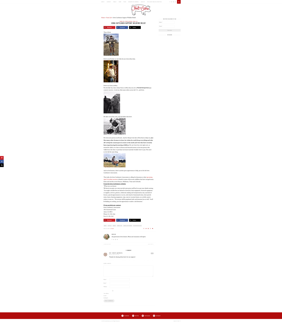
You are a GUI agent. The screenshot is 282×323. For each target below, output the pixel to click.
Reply (152, 253)
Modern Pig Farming (133, 1)
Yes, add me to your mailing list (106, 295)
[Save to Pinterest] (2, 158)
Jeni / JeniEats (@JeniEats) (115, 253)
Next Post (150, 244)
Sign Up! (143, 1)
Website (105, 286)
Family (114, 1)
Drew (114, 225)
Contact (109, 1)
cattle (109, 225)
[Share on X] (2, 165)
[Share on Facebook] (2, 161)
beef (105, 225)
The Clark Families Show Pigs (154, 1)
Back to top (177, 321)
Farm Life (109, 18)
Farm (120, 1)
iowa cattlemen (128, 225)
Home (103, 18)
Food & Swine (128, 21)
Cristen (112, 228)
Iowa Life (135, 21)
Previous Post (107, 244)
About (102, 1)
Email (105, 283)
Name (105, 279)
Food (124, 1)
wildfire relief (137, 225)
